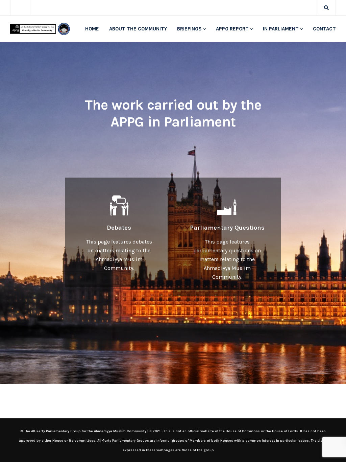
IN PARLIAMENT (281, 29)
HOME (92, 29)
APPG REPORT (232, 29)
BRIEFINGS (189, 29)
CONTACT (324, 29)
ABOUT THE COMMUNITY (138, 29)
